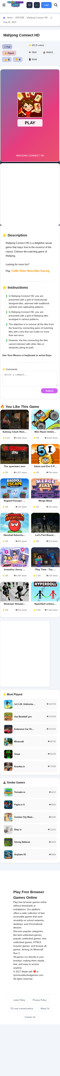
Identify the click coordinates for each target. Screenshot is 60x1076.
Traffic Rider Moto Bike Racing (30, 270)
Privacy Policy (40, 1000)
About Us (45, 1008)
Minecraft (38, 949)
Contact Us (30, 1017)
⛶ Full (7, 47)
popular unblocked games (27, 938)
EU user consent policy (22, 1008)
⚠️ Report (9, 53)
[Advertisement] (30, 194)
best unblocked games (29, 935)
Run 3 (16, 953)
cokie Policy (19, 1000)
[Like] (29, 5)
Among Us (27, 949)
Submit (49, 391)
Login (46, 5)
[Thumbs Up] (37, 5)
